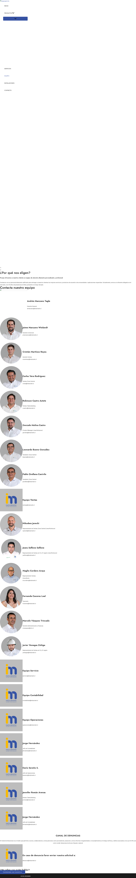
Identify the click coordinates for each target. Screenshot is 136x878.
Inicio (6, 6)
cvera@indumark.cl (28, 383)
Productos (8, 13)
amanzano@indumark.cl (34, 308)
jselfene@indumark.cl (29, 555)
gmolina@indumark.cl (29, 432)
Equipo (6, 76)
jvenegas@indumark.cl (29, 652)
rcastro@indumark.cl (29, 408)
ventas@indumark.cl (29, 505)
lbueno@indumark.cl (29, 457)
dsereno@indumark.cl (29, 775)
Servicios (7, 69)
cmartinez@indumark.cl (30, 359)
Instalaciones (9, 83)
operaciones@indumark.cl (30, 725)
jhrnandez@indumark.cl (30, 751)
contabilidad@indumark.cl (30, 700)
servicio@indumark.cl (29, 676)
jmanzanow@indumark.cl (30, 335)
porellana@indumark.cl (29, 481)
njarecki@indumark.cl (29, 531)
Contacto (7, 90)
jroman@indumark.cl (29, 800)
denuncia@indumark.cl (29, 860)
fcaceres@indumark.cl (29, 603)
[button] (68, 268)
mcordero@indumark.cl (30, 580)
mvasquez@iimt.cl (28, 628)
